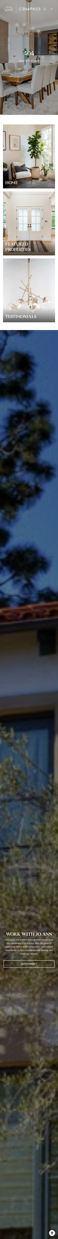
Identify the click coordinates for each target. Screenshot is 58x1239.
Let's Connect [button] (29, 964)
